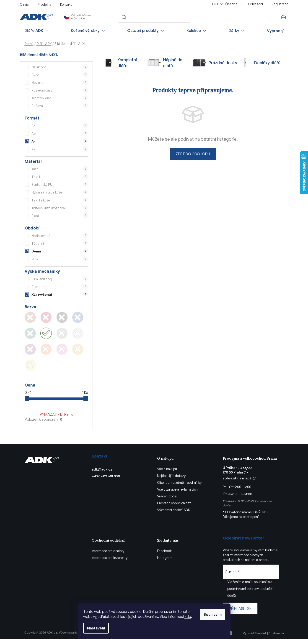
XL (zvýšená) (58, 294)
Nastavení (96, 628)
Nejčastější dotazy (171, 476)
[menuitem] (37, 30)
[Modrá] (77, 317)
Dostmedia (276, 633)
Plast (58, 216)
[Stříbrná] (77, 333)
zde (187, 616)
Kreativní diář (58, 98)
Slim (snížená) (58, 279)
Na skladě (58, 67)
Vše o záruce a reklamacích (177, 489)
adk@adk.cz (102, 469)
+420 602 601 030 (106, 476)
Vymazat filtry (54, 414)
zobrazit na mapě (237, 478)
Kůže (58, 169)
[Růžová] (62, 349)
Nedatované (58, 236)
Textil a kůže (58, 200)
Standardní (58, 287)
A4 (58, 141)
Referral (58, 106)
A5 (58, 126)
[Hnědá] (30, 317)
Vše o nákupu (167, 469)
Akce (58, 75)
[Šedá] (62, 333)
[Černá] (62, 317)
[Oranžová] (46, 349)
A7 (58, 149)
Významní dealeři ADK (173, 510)
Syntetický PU (58, 184)
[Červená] (46, 317)
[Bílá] (46, 333)
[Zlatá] (77, 349)
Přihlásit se (240, 608)
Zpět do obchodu (193, 154)
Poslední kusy (58, 90)
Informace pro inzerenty (109, 557)
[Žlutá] (30, 365)
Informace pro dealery (108, 551)
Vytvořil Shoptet (254, 633)
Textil (58, 177)
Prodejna (44, 4)
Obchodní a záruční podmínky (179, 482)
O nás (24, 4)
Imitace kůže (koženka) (58, 208)
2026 (58, 259)
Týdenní (58, 243)
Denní (58, 251)
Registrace (280, 4)
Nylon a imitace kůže (58, 192)
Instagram (165, 557)
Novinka (58, 82)
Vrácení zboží (167, 496)
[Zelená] (30, 333)
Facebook (164, 551)
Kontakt (66, 4)
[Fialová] (30, 349)
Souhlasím (212, 614)
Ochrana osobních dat (174, 503)
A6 (58, 133)
